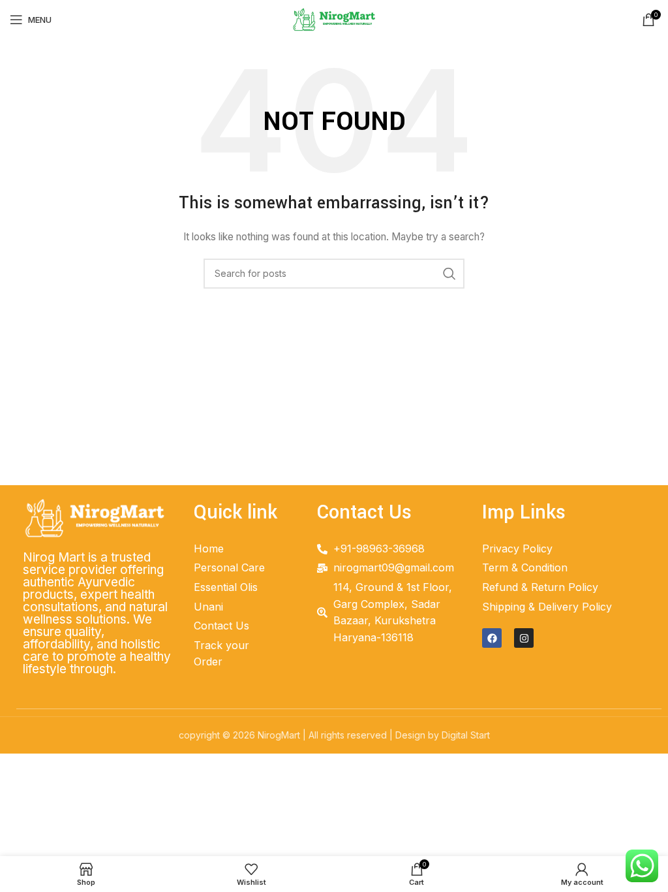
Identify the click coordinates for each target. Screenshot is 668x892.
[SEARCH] (449, 274)
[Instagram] (524, 638)
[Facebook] (492, 638)
